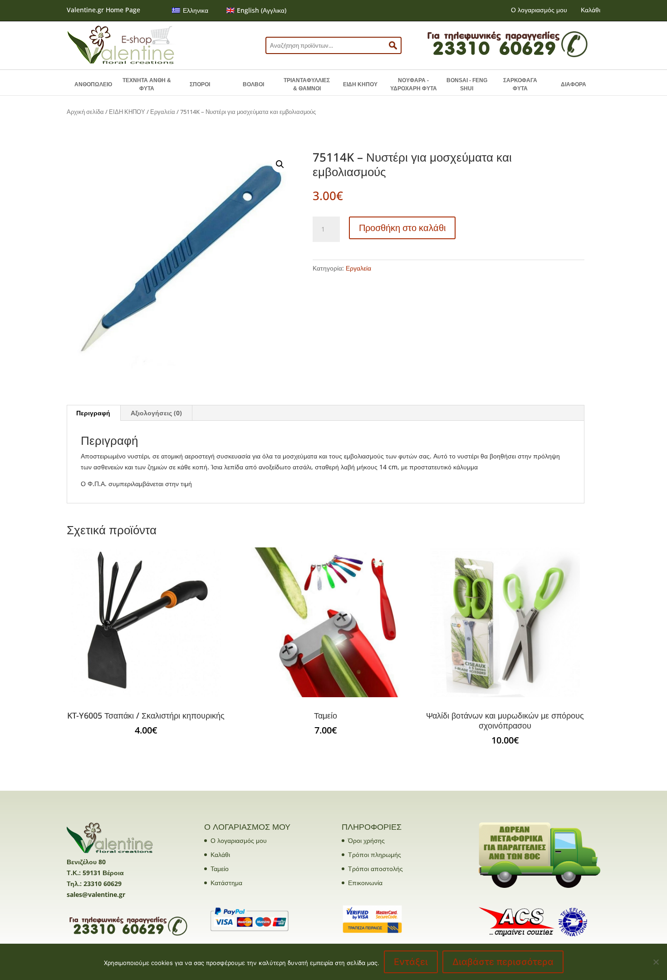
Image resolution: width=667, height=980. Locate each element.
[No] (655, 961)
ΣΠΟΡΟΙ (200, 84)
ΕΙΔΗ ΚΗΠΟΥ (360, 84)
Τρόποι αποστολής (375, 868)
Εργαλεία (162, 112)
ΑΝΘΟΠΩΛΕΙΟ (93, 84)
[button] (280, 164)
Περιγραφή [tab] (93, 413)
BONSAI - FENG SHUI (466, 84)
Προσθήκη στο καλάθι (402, 228)
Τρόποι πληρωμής (374, 854)
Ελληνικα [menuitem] (195, 10)
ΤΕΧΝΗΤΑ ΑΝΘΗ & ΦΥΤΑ (147, 84)
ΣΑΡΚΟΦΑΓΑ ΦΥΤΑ (520, 84)
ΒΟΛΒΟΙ (253, 84)
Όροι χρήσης (366, 840)
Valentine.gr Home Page (103, 9)
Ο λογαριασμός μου (539, 9)
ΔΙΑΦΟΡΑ (573, 84)
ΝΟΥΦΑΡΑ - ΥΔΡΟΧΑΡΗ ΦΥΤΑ (413, 84)
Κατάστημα (226, 882)
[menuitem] (190, 10)
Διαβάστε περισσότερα (503, 961)
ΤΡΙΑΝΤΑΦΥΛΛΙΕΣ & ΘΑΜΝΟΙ (307, 84)
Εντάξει (411, 961)
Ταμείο (220, 868)
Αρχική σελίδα (85, 112)
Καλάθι (590, 9)
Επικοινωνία (365, 882)
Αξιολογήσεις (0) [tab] (156, 413)
